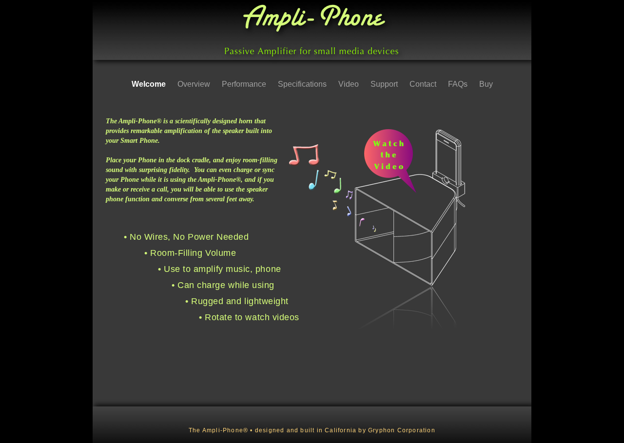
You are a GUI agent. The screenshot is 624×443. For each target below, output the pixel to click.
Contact (424, 84)
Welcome (150, 84)
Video (349, 84)
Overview (194, 84)
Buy (486, 84)
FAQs (458, 84)
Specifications (303, 84)
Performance (245, 84)
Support (385, 84)
